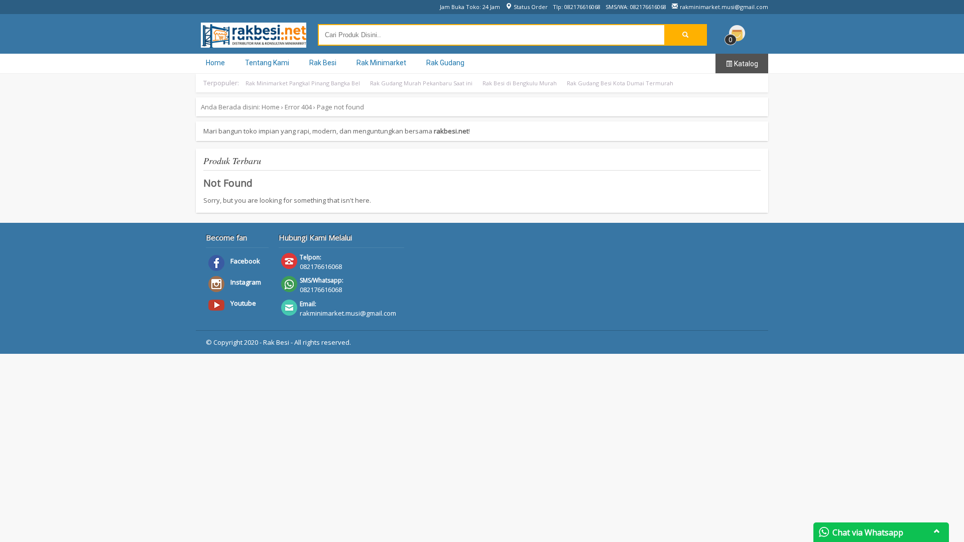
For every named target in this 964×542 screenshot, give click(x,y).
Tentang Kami (267, 63)
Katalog (745, 64)
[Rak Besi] (253, 43)
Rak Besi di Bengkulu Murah (520, 83)
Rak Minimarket (381, 63)
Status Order (530, 7)
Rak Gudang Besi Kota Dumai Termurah (620, 83)
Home (215, 63)
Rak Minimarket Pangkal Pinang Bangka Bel (303, 83)
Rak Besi (322, 63)
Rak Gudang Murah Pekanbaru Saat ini (421, 83)
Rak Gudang (445, 63)
